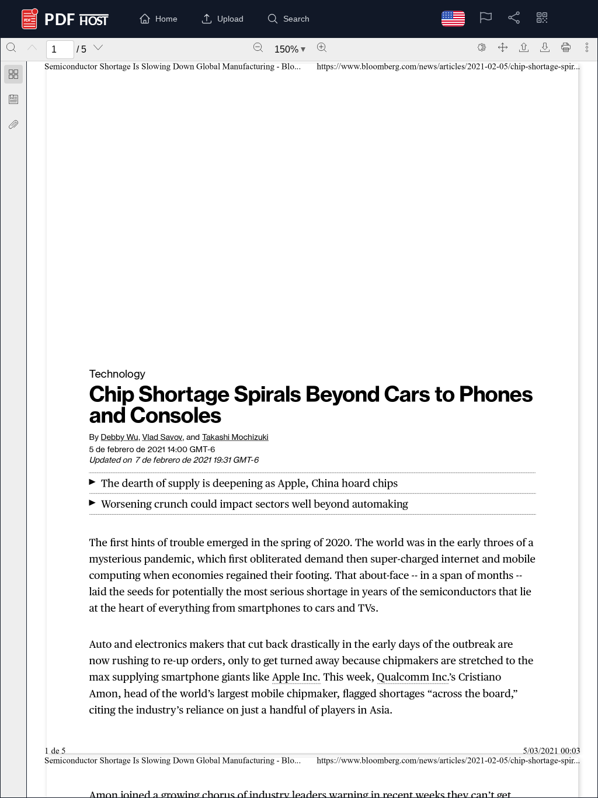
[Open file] (523, 47)
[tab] (13, 76)
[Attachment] (13, 124)
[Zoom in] (321, 47)
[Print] (566, 47)
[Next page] (98, 47)
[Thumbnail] (13, 74)
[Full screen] (502, 47)
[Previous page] (32, 47)
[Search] (11, 47)
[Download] (545, 47)
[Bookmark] (13, 99)
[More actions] (587, 47)
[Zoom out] (258, 47)
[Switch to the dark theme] (481, 47)
